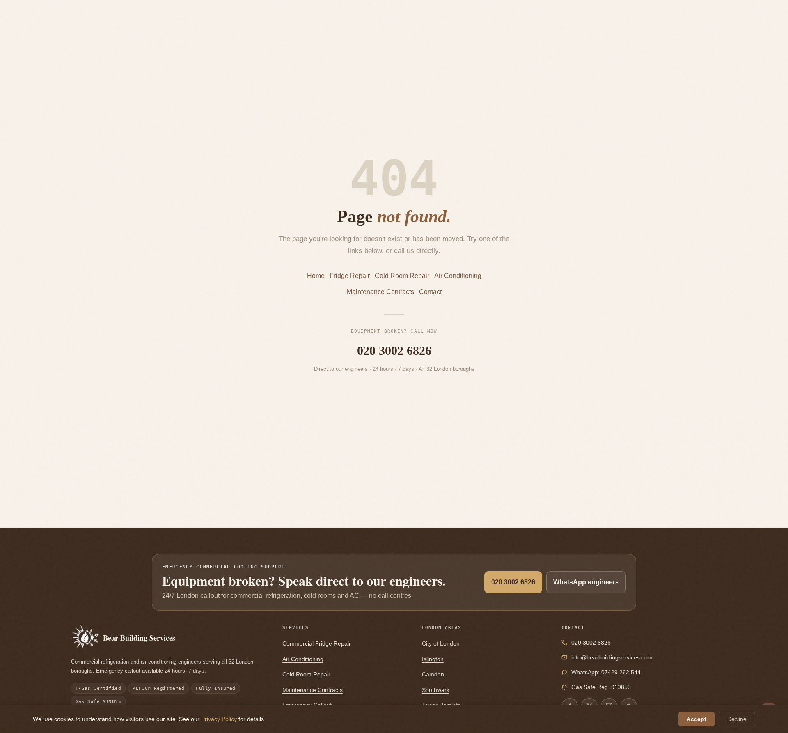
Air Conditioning (457, 275)
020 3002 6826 (394, 350)
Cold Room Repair (402, 275)
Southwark (435, 690)
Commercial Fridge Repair (316, 643)
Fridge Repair (350, 275)
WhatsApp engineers (586, 582)
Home (316, 275)
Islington (433, 659)
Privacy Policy (219, 719)
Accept (696, 719)
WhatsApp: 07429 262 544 (606, 672)
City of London (441, 643)
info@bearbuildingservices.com (612, 657)
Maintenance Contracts (380, 291)
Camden (433, 674)
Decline (737, 719)
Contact (430, 291)
